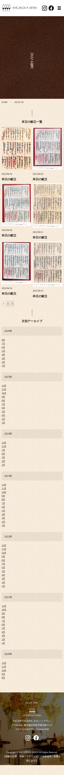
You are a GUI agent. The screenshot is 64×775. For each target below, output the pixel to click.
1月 (3, 366)
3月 (3, 358)
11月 (4, 389)
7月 (3, 343)
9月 (3, 397)
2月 (3, 362)
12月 (4, 386)
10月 (4, 393)
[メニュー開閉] (59, 8)
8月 (3, 340)
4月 (3, 354)
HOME (5, 102)
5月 (3, 351)
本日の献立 (9, 179)
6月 (3, 347)
